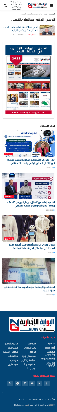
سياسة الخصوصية (36, 399)
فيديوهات (13, 347)
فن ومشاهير (11, 343)
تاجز (45, 14)
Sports (51, 343)
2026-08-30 (49, 168)
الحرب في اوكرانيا (50, 364)
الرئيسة (52, 14)
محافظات (13, 356)
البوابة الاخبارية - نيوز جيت (39, 405)
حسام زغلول (31, 34)
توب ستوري (9, 196)
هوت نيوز (13, 364)
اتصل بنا (21, 399)
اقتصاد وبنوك (10, 281)
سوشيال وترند (29, 356)
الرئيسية (51, 399)
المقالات (32, 343)
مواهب (14, 360)
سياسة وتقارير (29, 360)
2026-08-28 (49, 295)
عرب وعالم (31, 368)
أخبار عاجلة (8, 154)
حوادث (32, 352)
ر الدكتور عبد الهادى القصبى (31, 14)
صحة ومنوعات (29, 364)
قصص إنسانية (10, 352)
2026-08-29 (50, 252)
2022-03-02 (21, 34)
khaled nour (19, 405)
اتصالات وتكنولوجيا (50, 353)
